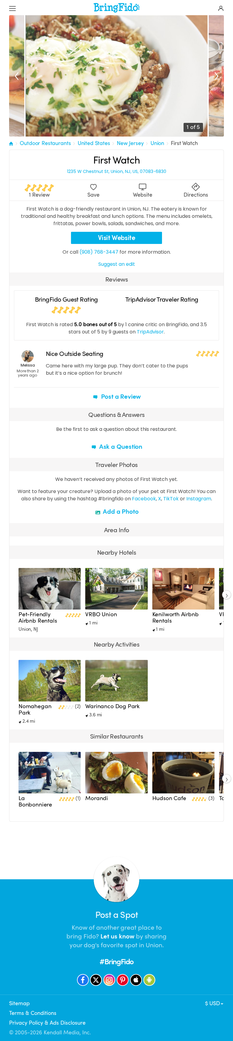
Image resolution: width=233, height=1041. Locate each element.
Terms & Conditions (32, 1013)
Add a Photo (120, 511)
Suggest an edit (116, 264)
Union (157, 143)
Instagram (198, 498)
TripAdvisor (150, 331)
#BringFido (116, 961)
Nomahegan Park (35, 709)
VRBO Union (101, 614)
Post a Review (120, 397)
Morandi (96, 798)
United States (94, 143)
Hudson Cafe (169, 798)
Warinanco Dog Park (112, 706)
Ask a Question (120, 447)
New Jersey (130, 143)
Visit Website (116, 238)
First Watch (184, 143)
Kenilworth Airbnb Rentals (175, 617)
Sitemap (19, 1003)
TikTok (171, 498)
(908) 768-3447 (98, 251)
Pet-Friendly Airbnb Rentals (38, 617)
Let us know (117, 936)
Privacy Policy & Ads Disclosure (47, 1022)
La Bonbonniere (35, 801)
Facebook (144, 498)
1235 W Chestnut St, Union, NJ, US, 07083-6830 (116, 171)
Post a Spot (116, 915)
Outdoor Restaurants (45, 143)
